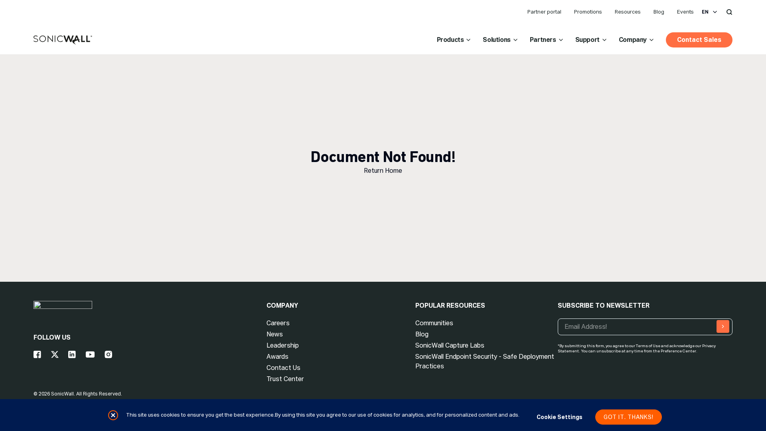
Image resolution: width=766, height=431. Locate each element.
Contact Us (283, 368)
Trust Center (285, 379)
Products (450, 39)
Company (633, 39)
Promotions (588, 12)
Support (587, 39)
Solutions (496, 39)
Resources (628, 12)
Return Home (383, 170)
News (275, 334)
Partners (543, 39)
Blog (658, 12)
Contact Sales (699, 39)
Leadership (283, 345)
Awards (277, 356)
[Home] (63, 40)
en (705, 12)
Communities (434, 323)
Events (685, 12)
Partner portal (544, 12)
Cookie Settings (559, 417)
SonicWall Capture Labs (449, 345)
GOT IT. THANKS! (628, 417)
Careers (278, 323)
